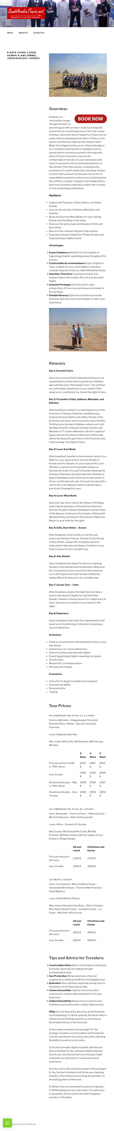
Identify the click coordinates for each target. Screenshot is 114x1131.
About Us (23, 32)
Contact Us (38, 32)
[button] (7, 1123)
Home (10, 32)
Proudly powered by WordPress (21, 1124)
